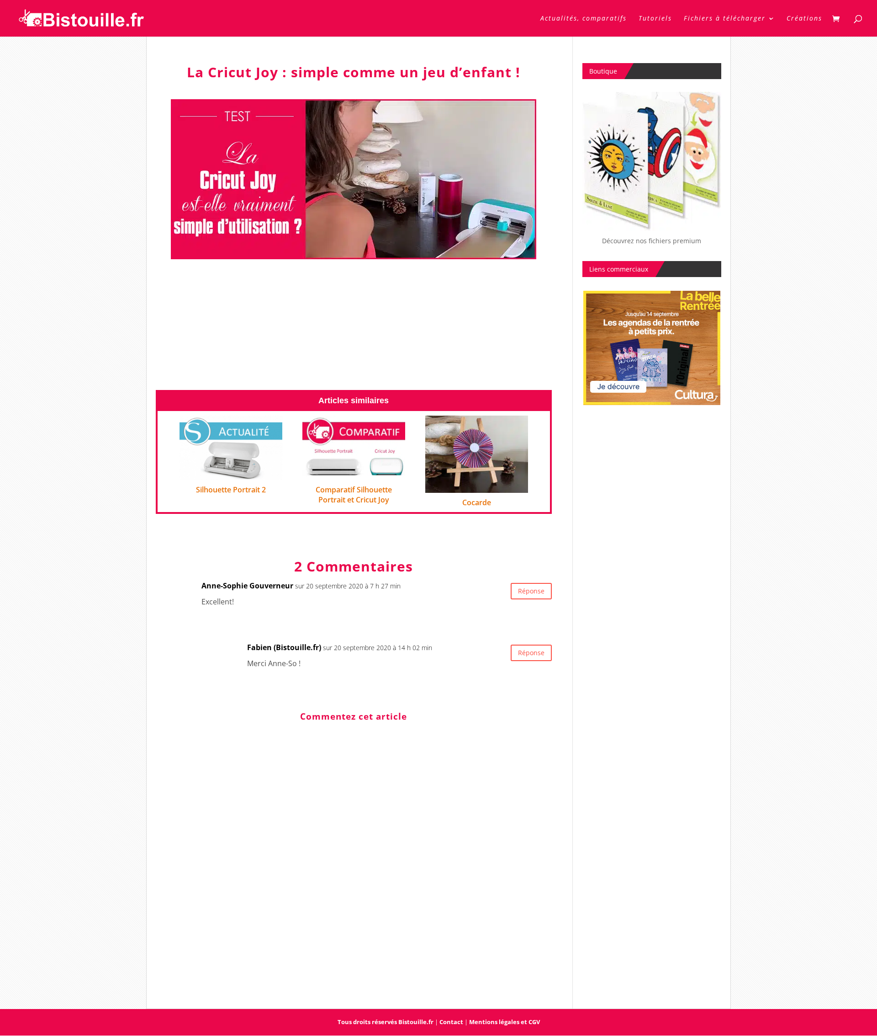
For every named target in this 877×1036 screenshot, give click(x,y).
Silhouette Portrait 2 (231, 490)
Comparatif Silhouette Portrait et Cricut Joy (354, 495)
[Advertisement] (354, 325)
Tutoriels (655, 18)
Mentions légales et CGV (504, 1022)
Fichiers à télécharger (725, 18)
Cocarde (476, 502)
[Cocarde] (476, 486)
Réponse (531, 591)
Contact (451, 1022)
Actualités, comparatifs (583, 18)
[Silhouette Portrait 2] (231, 474)
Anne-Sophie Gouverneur (247, 586)
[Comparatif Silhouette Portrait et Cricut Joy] (353, 474)
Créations (804, 18)
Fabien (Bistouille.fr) (284, 647)
